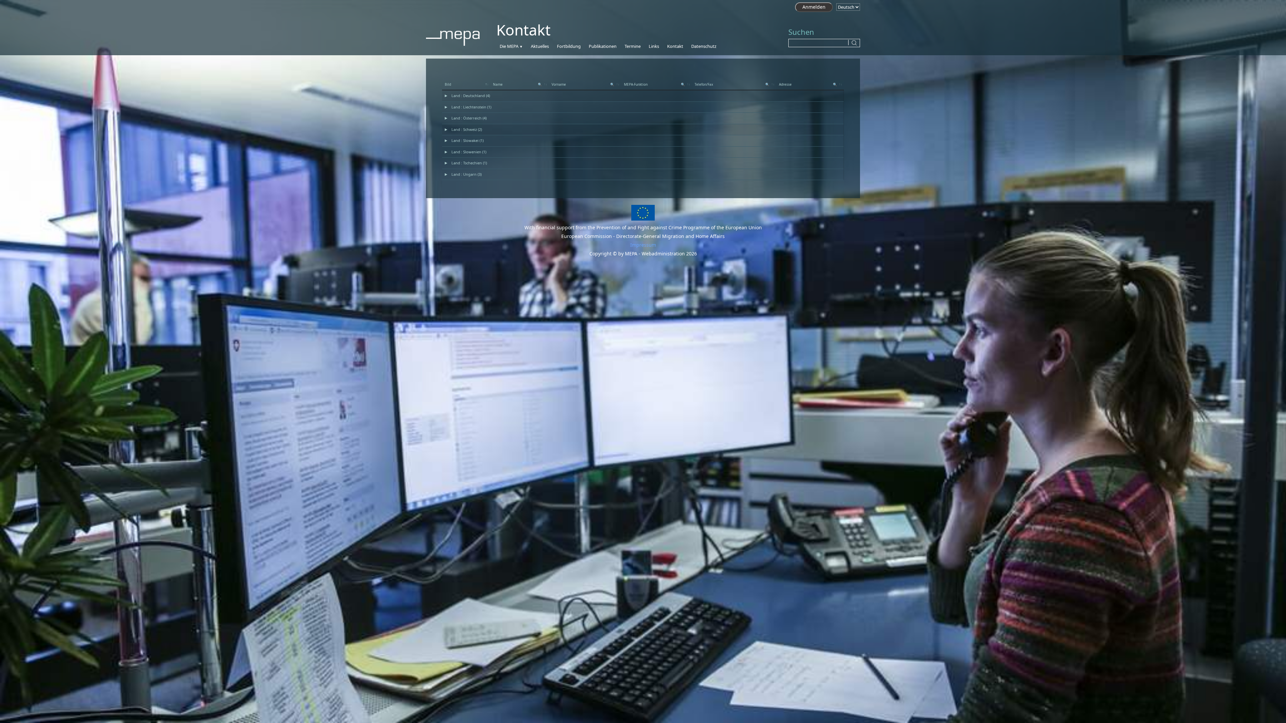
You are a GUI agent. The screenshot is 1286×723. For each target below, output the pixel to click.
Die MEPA (509, 46)
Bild (448, 84)
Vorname (583, 84)
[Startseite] (456, 37)
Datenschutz (703, 46)
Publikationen (603, 46)
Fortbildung (569, 46)
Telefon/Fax (732, 84)
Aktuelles (540, 46)
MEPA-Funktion (654, 84)
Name (517, 84)
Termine (633, 46)
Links (654, 46)
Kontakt (675, 46)
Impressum (643, 245)
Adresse (808, 84)
